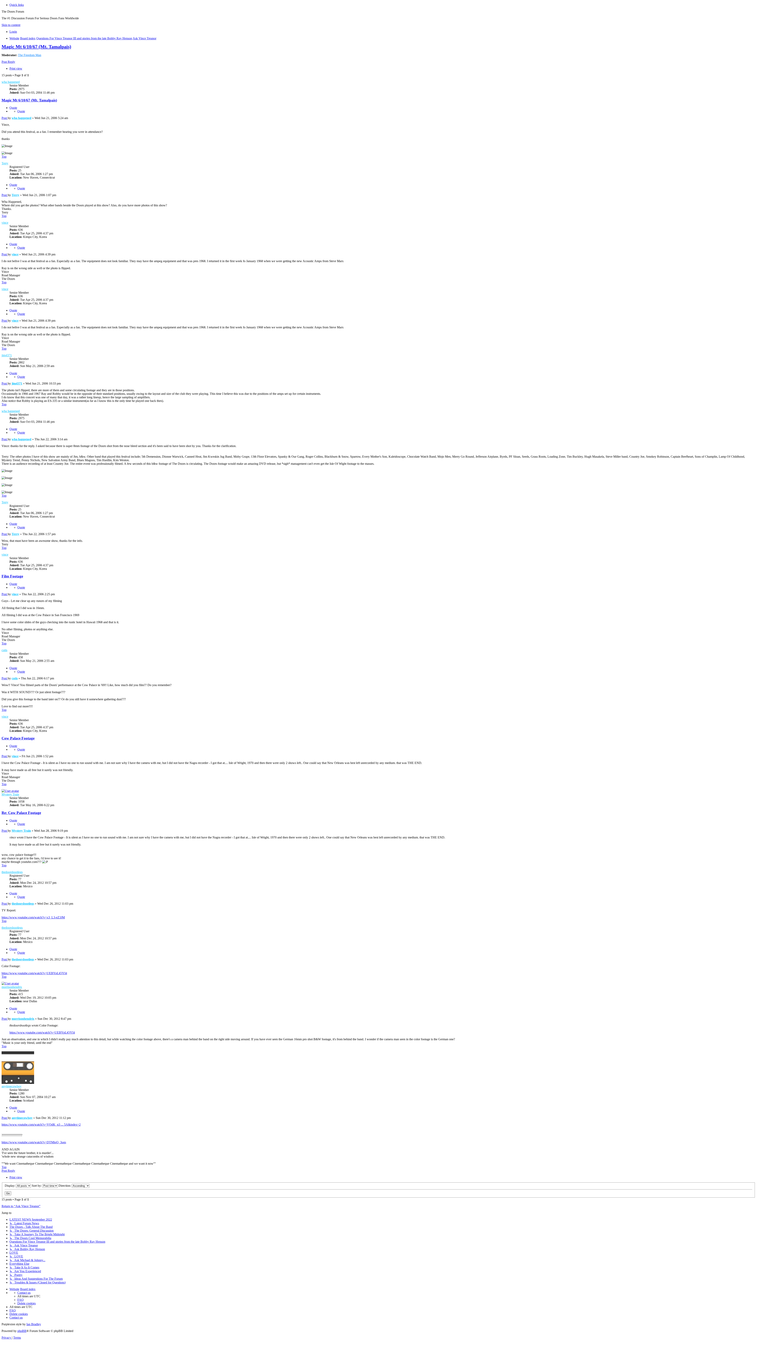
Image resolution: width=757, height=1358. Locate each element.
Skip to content (11, 25)
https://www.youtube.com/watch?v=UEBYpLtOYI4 (34, 973)
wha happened (11, 82)
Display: (10, 1185)
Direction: (65, 1185)
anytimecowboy (11, 1086)
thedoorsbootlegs (12, 872)
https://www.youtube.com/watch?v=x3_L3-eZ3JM (33, 917)
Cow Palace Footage (18, 738)
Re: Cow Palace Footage (21, 813)
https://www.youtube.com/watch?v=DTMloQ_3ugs (34, 1142)
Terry (5, 163)
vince (5, 222)
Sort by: (37, 1185)
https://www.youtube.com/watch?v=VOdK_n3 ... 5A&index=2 (41, 1124)
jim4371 (7, 355)
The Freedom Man (29, 55)
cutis (4, 650)
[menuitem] (13, 31)
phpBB (21, 1331)
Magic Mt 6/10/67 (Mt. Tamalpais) (36, 46)
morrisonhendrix (12, 987)
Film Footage (12, 576)
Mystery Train (10, 794)
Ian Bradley (33, 1324)
